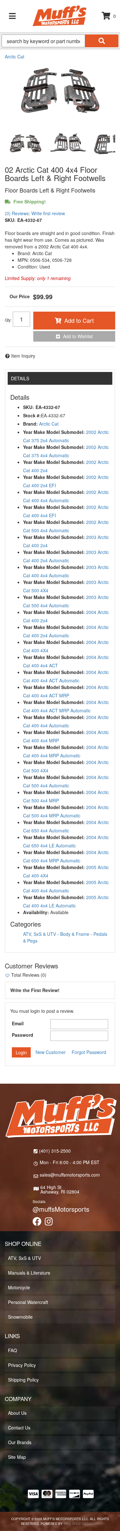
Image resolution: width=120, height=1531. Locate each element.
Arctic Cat (14, 56)
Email (18, 1023)
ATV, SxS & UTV (39, 934)
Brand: (30, 424)
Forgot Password (89, 1052)
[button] (60, 40)
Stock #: (32, 415)
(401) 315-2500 (55, 1151)
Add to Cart (79, 320)
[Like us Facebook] (37, 1223)
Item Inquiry (23, 355)
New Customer (51, 1052)
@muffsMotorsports (61, 1209)
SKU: (10, 220)
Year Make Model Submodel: (54, 432)
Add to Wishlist (78, 336)
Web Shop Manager (81, 1523)
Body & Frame (74, 934)
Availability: (36, 912)
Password (22, 1035)
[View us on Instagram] (49, 1223)
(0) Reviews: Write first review (35, 213)
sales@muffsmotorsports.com (70, 1174)
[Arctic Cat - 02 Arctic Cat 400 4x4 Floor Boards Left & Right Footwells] (60, 93)
